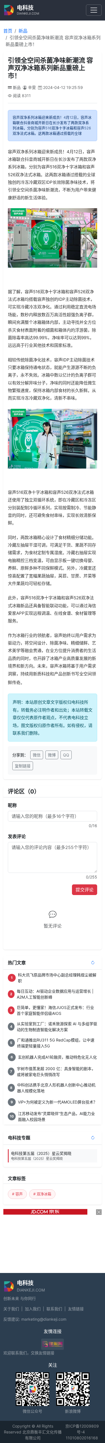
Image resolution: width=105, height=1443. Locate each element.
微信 (37, 755)
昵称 (12, 805)
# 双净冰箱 (42, 1194)
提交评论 (85, 890)
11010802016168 (82, 1437)
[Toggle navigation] (94, 10)
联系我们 (54, 1308)
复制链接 (23, 765)
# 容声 (17, 1194)
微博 (52, 755)
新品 (22, 31)
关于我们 (11, 1308)
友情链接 (76, 1308)
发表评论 (17, 836)
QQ (66, 755)
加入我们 (33, 1308)
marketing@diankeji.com (43, 1319)
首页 (7, 31)
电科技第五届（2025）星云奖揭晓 (41, 1156)
